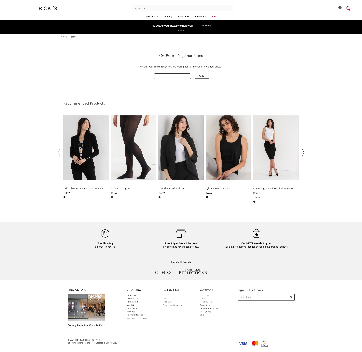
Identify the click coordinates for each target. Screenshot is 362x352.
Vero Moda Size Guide (172, 305)
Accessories (183, 16)
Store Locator (206, 295)
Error (74, 36)
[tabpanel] (181, 27)
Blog (202, 315)
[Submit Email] (291, 297)
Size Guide (168, 302)
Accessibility (205, 305)
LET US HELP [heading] (171, 289)
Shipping (130, 311)
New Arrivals (152, 16)
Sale (214, 16)
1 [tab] (178, 30)
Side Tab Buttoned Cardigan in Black (83, 188)
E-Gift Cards (132, 308)
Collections (200, 16)
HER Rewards (132, 302)
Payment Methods (135, 315)
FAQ (165, 298)
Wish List (130, 305)
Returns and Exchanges (137, 318)
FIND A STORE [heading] (77, 289)
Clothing (168, 16)
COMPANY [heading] (206, 289)
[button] (60, 152)
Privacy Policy (205, 311)
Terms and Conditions (209, 308)
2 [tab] (181, 30)
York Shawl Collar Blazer (171, 188)
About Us (203, 298)
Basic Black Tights (120, 188)
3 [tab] (183, 30)
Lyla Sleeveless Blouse (218, 188)
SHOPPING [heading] (134, 289)
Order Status (132, 298)
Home (64, 36)
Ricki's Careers (206, 302)
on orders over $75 (105, 245)
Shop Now (198, 25)
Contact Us (168, 295)
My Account (132, 295)
